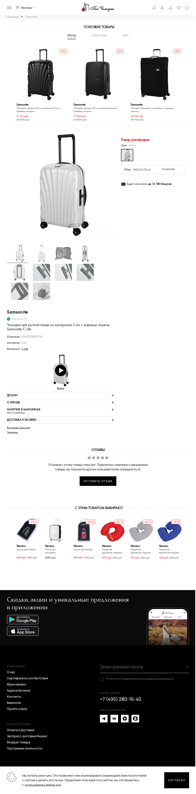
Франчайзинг (17, 684)
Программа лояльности (24, 748)
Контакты (14, 696)
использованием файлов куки (42, 785)
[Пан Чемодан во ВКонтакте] (114, 719)
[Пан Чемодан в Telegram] (104, 719)
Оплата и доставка (20, 730)
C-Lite (24, 349)
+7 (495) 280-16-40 (120, 699)
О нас (11, 672)
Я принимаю (140, 678)
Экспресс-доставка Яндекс (27, 736)
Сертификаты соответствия (27, 678)
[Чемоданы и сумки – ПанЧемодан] (98, 7)
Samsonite (31, 16)
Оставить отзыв (98, 481)
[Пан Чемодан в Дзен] (125, 719)
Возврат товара (18, 742)
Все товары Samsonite (18, 427)
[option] (41, 85)
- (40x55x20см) (149, 169)
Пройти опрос (17, 709)
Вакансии (14, 703)
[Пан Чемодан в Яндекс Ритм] (135, 719)
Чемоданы (13, 16)
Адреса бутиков (18, 690)
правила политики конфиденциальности (148, 678)
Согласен (176, 780)
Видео (60, 388)
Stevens (26, 547)
